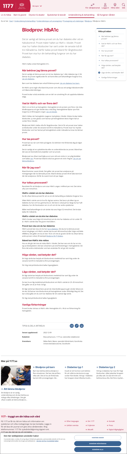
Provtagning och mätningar (73, 21)
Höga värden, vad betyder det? (111, 66)
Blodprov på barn (45, 367)
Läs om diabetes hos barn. (70, 83)
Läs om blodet (51, 112)
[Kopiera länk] (77, 326)
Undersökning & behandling (24, 21)
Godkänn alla (97, 449)
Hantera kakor (98, 438)
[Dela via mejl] (72, 326)
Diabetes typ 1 (75, 367)
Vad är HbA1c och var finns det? (111, 44)
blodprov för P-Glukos (54, 236)
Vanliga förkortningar (109, 77)
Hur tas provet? (107, 51)
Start (11, 21)
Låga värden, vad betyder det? (112, 73)
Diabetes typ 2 (107, 367)
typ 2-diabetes (52, 229)
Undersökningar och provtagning (49, 21)
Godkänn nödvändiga (97, 443)
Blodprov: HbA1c (99, 21)
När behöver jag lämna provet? (109, 37)
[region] (63, 443)
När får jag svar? (107, 56)
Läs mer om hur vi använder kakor (47, 441)
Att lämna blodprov (14, 389)
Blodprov (88, 21)
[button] (82, 326)
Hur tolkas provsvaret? (109, 60)
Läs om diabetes (28, 79)
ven (31, 159)
